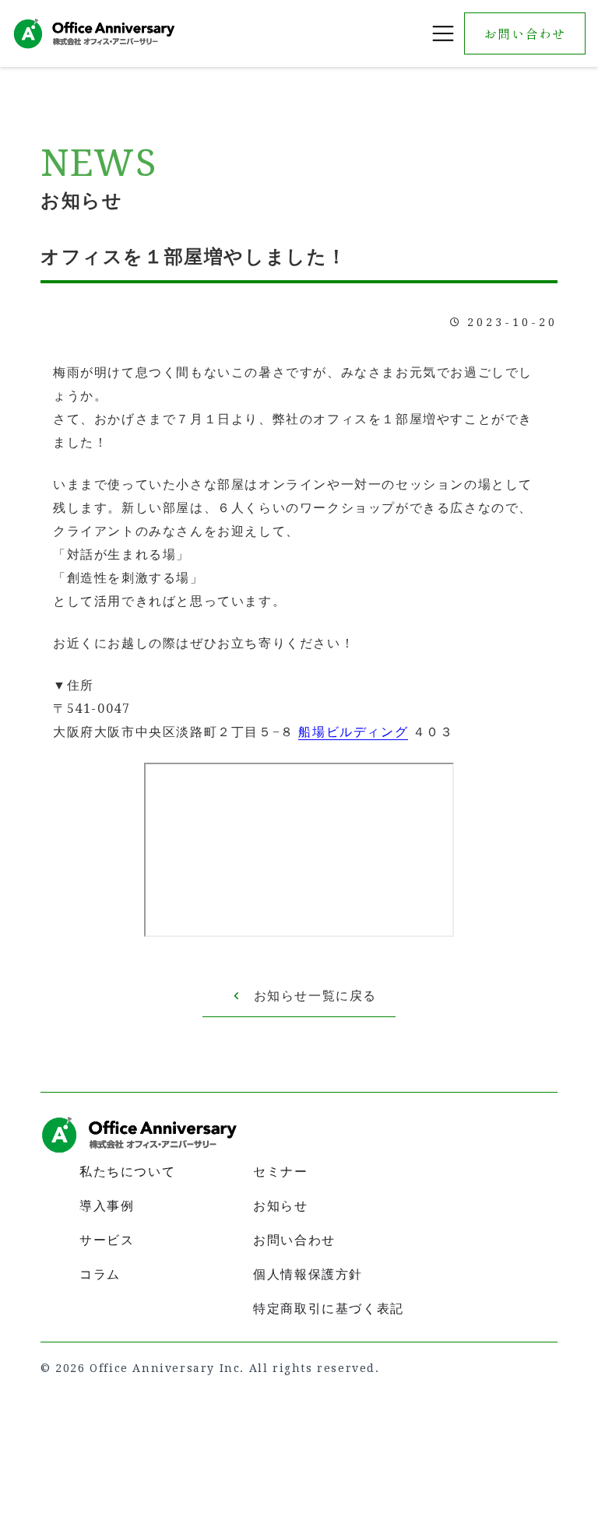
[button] (443, 33)
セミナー (280, 1171)
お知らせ (280, 1205)
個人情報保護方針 (308, 1274)
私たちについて (127, 1171)
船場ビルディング (353, 732)
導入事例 (106, 1205)
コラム (100, 1274)
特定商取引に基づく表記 (328, 1308)
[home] (94, 33)
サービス (106, 1240)
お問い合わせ (525, 33)
